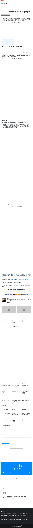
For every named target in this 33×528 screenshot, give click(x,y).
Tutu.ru (17, 274)
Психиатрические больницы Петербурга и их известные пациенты (16, 327)
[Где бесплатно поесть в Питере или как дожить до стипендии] (16, 397)
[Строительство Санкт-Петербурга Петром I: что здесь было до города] (6, 406)
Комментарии (27, 478)
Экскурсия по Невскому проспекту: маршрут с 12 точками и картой (16, 496)
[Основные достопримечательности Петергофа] (16, 415)
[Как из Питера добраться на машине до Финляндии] (26, 415)
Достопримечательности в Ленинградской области (16, 289)
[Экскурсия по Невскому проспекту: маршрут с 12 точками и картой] (4, 499)
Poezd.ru (13, 274)
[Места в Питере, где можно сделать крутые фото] (16, 387)
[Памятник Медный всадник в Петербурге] (6, 387)
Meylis (8, 298)
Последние (5, 478)
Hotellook (13, 279)
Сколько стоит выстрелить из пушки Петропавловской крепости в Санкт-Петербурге (16, 515)
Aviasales (3, 276)
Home (8, 6)
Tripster (22, 282)
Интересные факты (12, 6)
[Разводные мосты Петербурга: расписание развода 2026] (6, 397)
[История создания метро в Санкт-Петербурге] (6, 350)
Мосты (16, 6)
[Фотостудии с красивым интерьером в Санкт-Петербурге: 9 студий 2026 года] (4, 493)
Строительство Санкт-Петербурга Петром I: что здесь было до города (5, 410)
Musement (14, 285)
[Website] (7, 302)
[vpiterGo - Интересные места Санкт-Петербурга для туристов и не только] (4, 3)
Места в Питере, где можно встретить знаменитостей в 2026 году (16, 481)
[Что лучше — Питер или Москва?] (26, 397)
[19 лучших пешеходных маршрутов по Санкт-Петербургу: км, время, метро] (4, 487)
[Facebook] (8, 302)
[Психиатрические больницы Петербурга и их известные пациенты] (16, 322)
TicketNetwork (19, 285)
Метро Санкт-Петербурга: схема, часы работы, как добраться (26, 391)
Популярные (16, 478)
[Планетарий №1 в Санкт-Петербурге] (26, 406)
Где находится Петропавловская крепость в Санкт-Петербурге (16, 410)
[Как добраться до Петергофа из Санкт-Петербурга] (6, 415)
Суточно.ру (27, 279)
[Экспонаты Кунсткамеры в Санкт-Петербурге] (26, 350)
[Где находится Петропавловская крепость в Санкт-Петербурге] (16, 406)
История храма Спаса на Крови (12, 516)
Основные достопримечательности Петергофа (15, 420)
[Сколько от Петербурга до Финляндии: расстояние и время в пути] (4, 504)
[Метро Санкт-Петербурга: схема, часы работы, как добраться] (26, 387)
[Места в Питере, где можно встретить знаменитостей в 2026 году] (4, 483)
